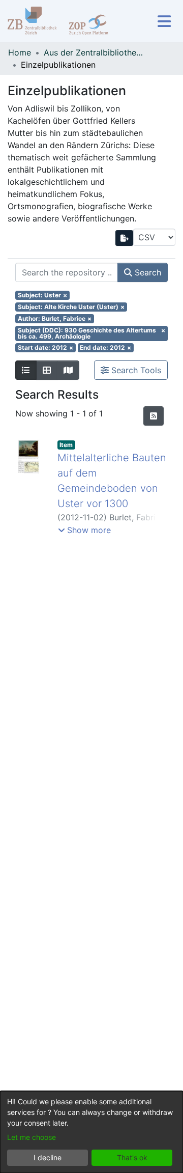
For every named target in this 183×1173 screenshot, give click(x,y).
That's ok (132, 1157)
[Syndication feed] (153, 416)
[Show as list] (26, 370)
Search (146, 272)
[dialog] (91, 1132)
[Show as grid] (46, 370)
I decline (48, 1157)
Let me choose (31, 1137)
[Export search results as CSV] (124, 238)
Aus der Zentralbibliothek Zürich (94, 52)
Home (19, 52)
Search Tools (135, 370)
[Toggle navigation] (163, 21)
